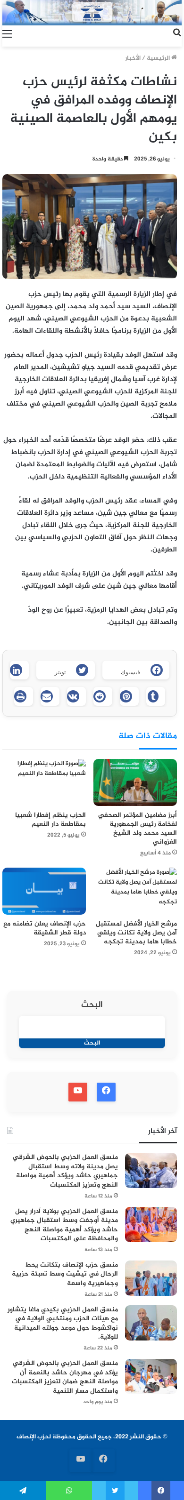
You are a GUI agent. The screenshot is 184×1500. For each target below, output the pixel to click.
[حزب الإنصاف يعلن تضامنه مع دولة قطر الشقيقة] (44, 891)
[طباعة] (23, 696)
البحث (92, 1005)
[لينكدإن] (19, 670)
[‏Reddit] (102, 696)
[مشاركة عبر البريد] (50, 696)
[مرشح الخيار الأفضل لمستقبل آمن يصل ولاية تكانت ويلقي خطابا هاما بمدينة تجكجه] (135, 891)
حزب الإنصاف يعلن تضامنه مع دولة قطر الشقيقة (44, 928)
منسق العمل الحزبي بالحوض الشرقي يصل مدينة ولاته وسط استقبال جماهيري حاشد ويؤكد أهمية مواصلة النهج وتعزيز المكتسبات (65, 1171)
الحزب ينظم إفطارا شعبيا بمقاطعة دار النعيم (50, 820)
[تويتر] (115, 1490)
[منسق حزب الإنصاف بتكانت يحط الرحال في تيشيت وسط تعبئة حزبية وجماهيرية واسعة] (151, 1278)
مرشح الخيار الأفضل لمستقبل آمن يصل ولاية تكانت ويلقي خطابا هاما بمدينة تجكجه (136, 932)
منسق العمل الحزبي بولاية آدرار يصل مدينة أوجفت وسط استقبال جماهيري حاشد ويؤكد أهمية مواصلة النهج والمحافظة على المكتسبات (64, 1225)
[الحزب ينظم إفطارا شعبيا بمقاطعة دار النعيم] (44, 782)
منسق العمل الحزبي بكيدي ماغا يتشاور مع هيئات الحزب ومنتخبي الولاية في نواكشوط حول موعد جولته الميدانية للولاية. (63, 1323)
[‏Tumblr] (155, 696)
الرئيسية (159, 58)
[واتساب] (69, 1490)
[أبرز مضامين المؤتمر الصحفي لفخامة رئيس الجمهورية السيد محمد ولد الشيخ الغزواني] (135, 782)
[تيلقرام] (23, 1490)
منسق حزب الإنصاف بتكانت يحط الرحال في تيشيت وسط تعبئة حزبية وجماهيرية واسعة (65, 1274)
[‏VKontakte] (76, 696)
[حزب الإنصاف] (92, 12)
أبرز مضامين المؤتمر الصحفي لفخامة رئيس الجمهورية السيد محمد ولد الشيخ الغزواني (137, 828)
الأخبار (133, 58)
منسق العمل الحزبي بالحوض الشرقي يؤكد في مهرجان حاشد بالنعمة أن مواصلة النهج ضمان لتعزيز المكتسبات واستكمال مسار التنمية (65, 1377)
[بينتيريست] (129, 696)
